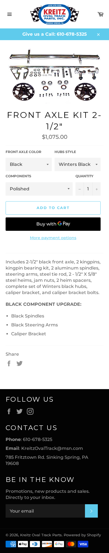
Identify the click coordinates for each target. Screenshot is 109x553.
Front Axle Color (23, 152)
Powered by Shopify (82, 535)
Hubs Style (65, 152)
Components (18, 176)
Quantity (84, 176)
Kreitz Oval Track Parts (41, 535)
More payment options (53, 237)
